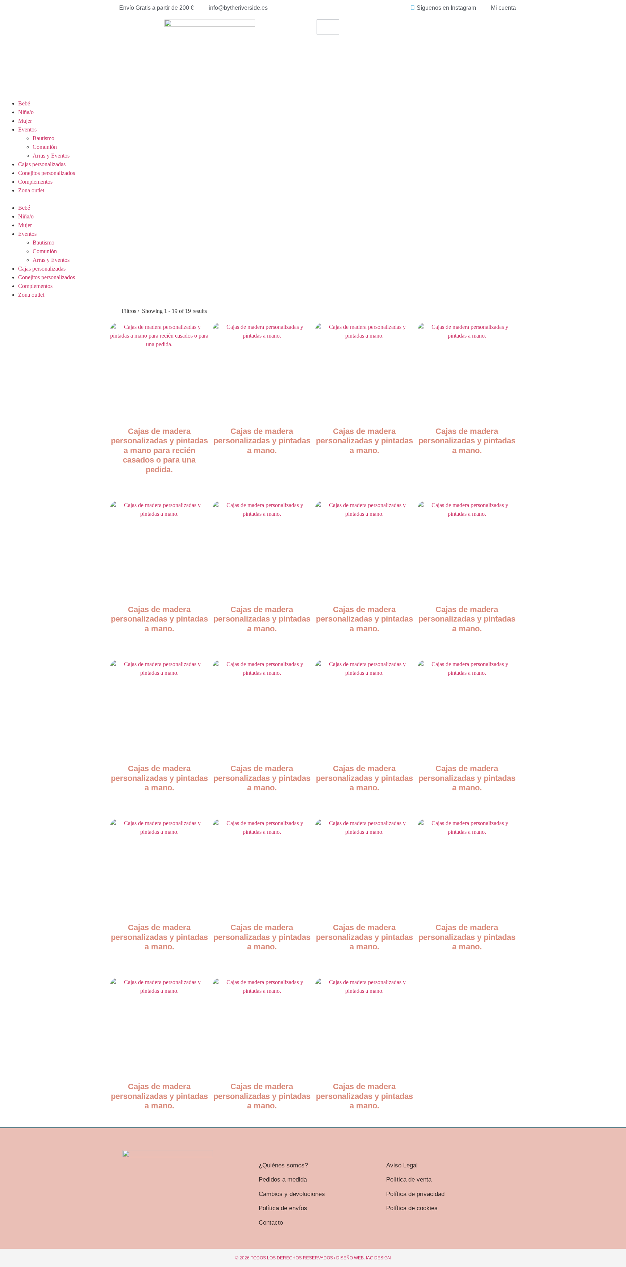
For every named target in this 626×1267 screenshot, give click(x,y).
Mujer (25, 121)
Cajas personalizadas (42, 164)
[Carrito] (328, 27)
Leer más (159, 484)
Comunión (45, 147)
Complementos (35, 182)
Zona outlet (31, 190)
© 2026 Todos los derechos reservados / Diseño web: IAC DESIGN (313, 1257)
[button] (313, 199)
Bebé (24, 103)
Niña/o (26, 112)
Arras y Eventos (51, 155)
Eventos (27, 129)
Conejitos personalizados (46, 173)
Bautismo (43, 138)
